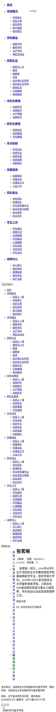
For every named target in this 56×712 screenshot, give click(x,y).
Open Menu (7, 284)
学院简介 (17, 17)
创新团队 (17, 163)
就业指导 (17, 212)
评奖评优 (17, 249)
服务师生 (17, 275)
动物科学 (17, 107)
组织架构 (17, 269)
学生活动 (17, 253)
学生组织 (17, 229)
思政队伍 (17, 87)
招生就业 (12, 192)
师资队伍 (12, 60)
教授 (15, 70)
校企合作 (17, 216)
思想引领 (17, 232)
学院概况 (12, 11)
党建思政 (12, 169)
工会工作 (17, 186)
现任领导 (17, 24)
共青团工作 (18, 183)
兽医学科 (17, 44)
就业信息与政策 (21, 209)
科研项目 (17, 156)
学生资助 (17, 246)
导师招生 (17, 130)
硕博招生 (17, 202)
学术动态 (17, 149)
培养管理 (17, 133)
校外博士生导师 (21, 81)
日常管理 (17, 235)
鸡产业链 (17, 279)
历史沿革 (17, 21)
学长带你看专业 (21, 205)
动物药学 (17, 117)
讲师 (15, 77)
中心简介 (17, 265)
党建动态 (17, 179)
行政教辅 (17, 91)
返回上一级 (18, 297)
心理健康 (17, 242)
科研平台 (17, 153)
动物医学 (17, 110)
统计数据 (17, 28)
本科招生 (17, 199)
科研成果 (17, 160)
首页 (9, 4)
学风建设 (17, 239)
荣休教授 (17, 94)
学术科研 (12, 143)
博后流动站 (18, 54)
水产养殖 (17, 114)
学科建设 (12, 37)
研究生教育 (14, 123)
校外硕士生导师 (21, 84)
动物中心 (12, 259)
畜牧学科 (17, 47)
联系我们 (17, 31)
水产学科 (17, 51)
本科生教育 (14, 100)
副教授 (16, 74)
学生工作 (12, 222)
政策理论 (17, 176)
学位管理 (17, 137)
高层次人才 (18, 67)
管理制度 (17, 272)
